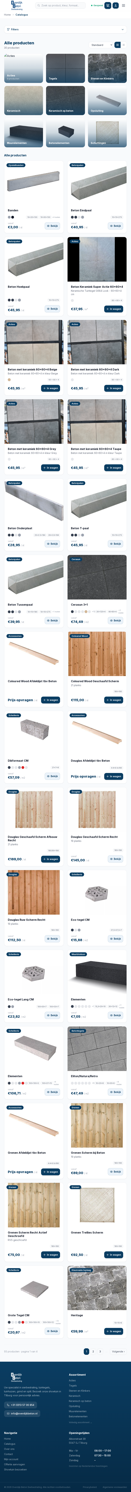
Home (7, 14)
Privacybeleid (90, 1487)
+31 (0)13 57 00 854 (22, 1404)
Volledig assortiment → (80, 1422)
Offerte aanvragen (14, 1464)
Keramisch (74, 1395)
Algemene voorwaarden (115, 1487)
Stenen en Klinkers (79, 1390)
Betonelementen (78, 1416)
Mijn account (11, 1459)
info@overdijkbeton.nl (24, 1413)
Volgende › (118, 1351)
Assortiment (77, 1374)
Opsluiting (74, 1406)
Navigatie (10, 1433)
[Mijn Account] (116, 5)
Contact (8, 1454)
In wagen (115, 308)
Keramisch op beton (80, 1401)
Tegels (73, 1385)
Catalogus (9, 1443)
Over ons (9, 1448)
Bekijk (54, 225)
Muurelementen (77, 1411)
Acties (72, 1380)
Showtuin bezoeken (15, 1469)
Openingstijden (79, 1433)
